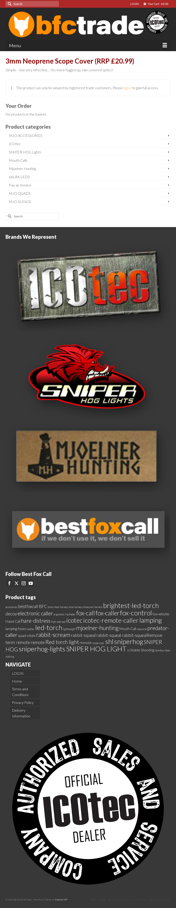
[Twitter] (16, 583)
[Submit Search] (9, 4)
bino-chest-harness (58, 606)
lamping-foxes (16, 629)
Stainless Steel (162, 650)
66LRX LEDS (19, 177)
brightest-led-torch (131, 605)
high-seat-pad (58, 621)
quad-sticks (27, 635)
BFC (43, 606)
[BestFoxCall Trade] (88, 23)
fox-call (85, 613)
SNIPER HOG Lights (25, 152)
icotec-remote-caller (111, 620)
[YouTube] (31, 583)
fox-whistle (161, 614)
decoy (11, 613)
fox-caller (107, 613)
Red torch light (62, 642)
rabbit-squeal (83, 635)
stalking (10, 656)
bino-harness (76, 606)
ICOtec (15, 144)
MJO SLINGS (20, 201)
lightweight (69, 629)
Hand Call (13, 621)
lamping (150, 620)
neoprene (142, 629)
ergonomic (59, 614)
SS (128, 650)
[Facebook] (9, 583)
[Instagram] (23, 583)
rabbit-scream (53, 634)
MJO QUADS (20, 193)
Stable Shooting (142, 650)
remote (86, 643)
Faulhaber (70, 614)
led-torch (48, 627)
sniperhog (128, 641)
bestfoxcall (28, 606)
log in (127, 88)
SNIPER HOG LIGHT (96, 649)
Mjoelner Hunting (22, 168)
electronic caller (35, 613)
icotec (74, 620)
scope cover (98, 642)
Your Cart (157, 4)
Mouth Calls (18, 160)
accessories (11, 606)
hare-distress (35, 620)
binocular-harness (92, 606)
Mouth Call (127, 629)
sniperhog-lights (42, 649)
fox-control (136, 613)
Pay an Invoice (20, 185)
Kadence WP (61, 899)
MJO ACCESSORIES (25, 135)
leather (31, 629)
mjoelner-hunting (97, 627)
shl (109, 641)
